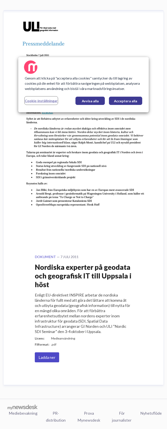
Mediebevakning (23, 413)
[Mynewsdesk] (22, 407)
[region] (83, 84)
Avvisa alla (90, 101)
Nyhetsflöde (151, 413)
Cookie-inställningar (41, 101)
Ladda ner (46, 357)
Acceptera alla (125, 101)
